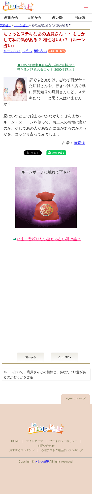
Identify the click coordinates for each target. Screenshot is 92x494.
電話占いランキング (70, 450)
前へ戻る (30, 357)
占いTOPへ (64, 357)
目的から (34, 17)
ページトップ (75, 399)
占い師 (57, 17)
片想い (27, 51)
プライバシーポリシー (63, 441)
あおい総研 (42, 461)
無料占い (5, 25)
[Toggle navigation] (86, 6)
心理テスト (48, 450)
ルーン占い (21, 25)
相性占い (40, 51)
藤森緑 (79, 143)
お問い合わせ (46, 445)
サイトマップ (34, 441)
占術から (11, 17)
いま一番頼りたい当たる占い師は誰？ (49, 239)
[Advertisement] (46, 295)
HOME (15, 441)
